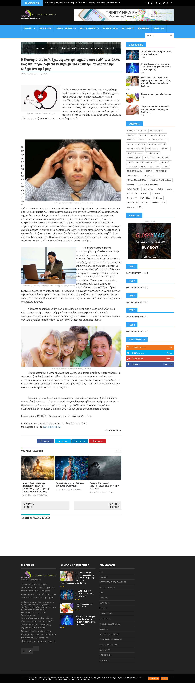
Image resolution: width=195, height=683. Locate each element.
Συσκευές (158, 28)
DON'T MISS (145, 198)
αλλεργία (131, 131)
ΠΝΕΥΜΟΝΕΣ (161, 171)
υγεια (169, 189)
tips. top (130, 207)
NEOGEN (144, 202)
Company (156, 193)
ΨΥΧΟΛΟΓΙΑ (132, 193)
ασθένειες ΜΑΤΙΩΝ (157, 144)
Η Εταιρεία (44, 28)
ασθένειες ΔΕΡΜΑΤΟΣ (158, 140)
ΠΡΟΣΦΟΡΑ (149, 175)
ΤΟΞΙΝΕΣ (159, 189)
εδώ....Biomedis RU (51, 426)
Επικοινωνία (109, 28)
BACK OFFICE (128, 28)
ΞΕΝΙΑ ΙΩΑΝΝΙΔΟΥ (134, 171)
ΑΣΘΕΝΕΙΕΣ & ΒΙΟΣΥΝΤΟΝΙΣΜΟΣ (153, 135)
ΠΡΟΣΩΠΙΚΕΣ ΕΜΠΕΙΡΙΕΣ (136, 180)
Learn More (154, 678)
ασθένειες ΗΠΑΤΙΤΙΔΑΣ (136, 144)
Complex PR (132, 198)
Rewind (155, 202)
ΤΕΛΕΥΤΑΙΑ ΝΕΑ (133, 189)
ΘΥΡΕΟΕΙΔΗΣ (132, 166)
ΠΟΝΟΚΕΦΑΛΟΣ (133, 175)
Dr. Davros (157, 198)
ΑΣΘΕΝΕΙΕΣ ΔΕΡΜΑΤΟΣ (136, 140)
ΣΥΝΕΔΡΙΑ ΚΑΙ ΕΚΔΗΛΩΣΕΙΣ (160, 180)
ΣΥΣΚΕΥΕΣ (131, 184)
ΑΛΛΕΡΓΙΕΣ (142, 131)
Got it (164, 678)
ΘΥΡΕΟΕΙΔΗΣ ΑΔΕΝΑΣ (150, 166)
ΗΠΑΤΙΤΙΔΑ (165, 162)
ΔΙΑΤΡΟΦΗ (149, 157)
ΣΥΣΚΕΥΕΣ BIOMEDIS (65, 28)
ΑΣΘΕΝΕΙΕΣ (28, 28)
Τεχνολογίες (148, 189)
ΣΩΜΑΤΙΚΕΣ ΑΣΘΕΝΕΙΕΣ (147, 184)
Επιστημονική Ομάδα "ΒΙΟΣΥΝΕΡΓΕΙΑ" (142, 162)
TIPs (163, 202)
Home (28, 48)
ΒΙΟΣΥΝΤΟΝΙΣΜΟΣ (88, 28)
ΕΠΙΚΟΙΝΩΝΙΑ (162, 157)
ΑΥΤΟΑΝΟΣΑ (152, 148)
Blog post (27, 506)
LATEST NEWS (132, 202)
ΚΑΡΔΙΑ (166, 166)
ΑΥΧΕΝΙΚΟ (165, 148)
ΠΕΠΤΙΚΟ (149, 171)
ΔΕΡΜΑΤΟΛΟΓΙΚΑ (134, 157)
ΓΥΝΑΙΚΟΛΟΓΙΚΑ (152, 153)
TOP (139, 207)
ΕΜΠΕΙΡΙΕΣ (143, 28)
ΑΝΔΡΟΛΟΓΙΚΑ (156, 131)
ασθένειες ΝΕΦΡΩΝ (135, 148)
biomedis (40, 48)
